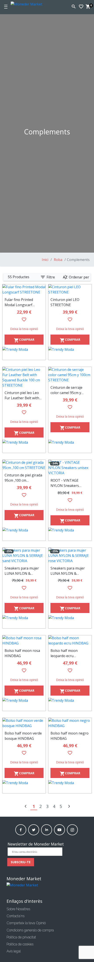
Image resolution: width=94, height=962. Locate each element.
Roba (57, 259)
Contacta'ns (15, 916)
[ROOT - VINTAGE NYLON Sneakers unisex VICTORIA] (70, 468)
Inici (45, 259)
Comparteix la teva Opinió (26, 923)
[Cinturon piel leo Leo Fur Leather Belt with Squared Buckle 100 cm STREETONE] (24, 377)
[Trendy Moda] (24, 353)
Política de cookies (20, 944)
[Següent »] (68, 806)
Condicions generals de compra (30, 930)
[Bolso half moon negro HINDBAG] (70, 723)
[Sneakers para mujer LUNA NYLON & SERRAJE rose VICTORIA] (70, 555)
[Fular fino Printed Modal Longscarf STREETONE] (24, 289)
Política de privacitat (21, 937)
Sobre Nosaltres (18, 909)
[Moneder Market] (32, 3)
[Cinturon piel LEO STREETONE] (70, 289)
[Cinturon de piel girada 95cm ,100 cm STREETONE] (24, 465)
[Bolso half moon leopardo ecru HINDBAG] (70, 640)
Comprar (24, 340)
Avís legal (14, 951)
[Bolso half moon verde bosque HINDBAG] (24, 723)
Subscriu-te (21, 862)
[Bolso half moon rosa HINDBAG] (24, 640)
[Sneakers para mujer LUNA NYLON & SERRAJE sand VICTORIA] (24, 555)
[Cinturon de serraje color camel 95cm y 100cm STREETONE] (70, 375)
